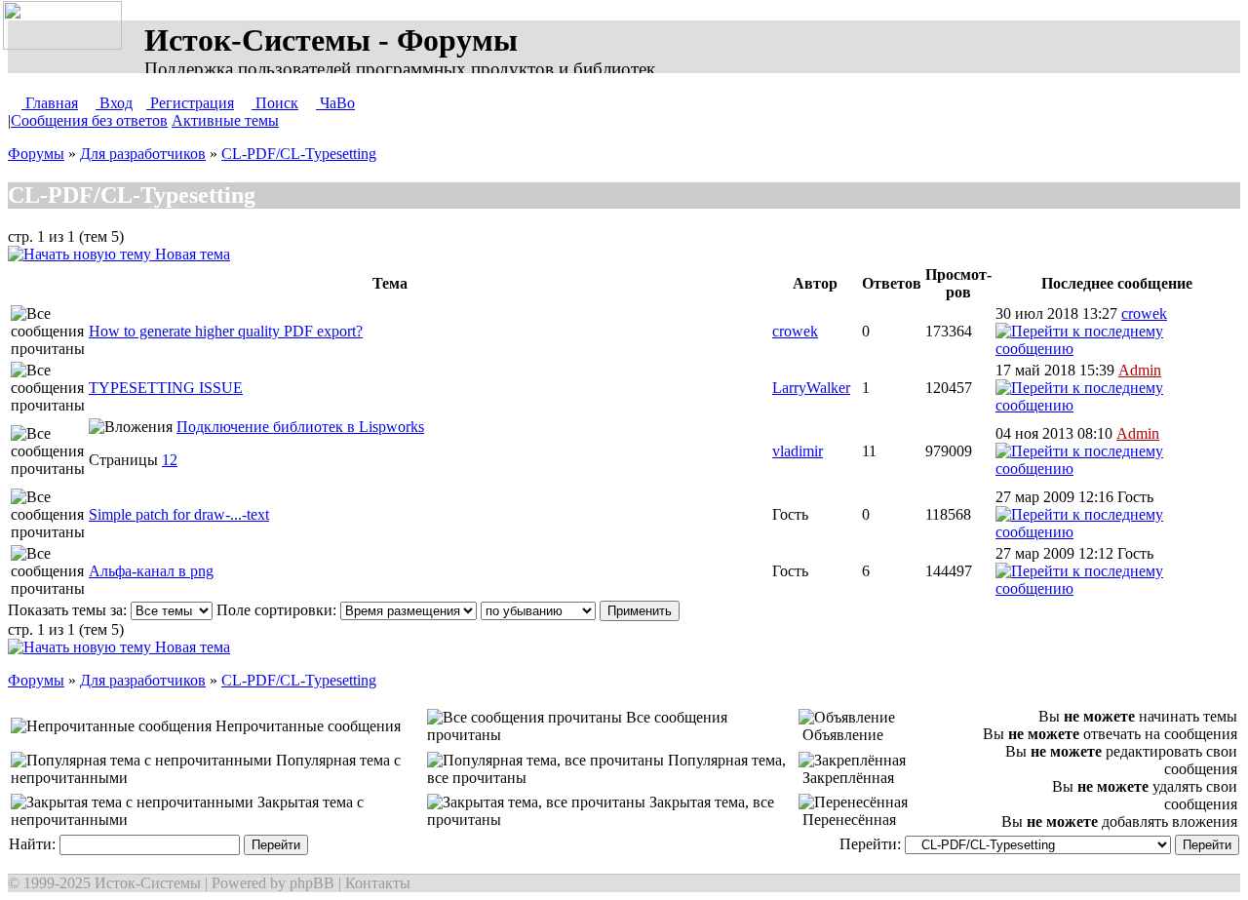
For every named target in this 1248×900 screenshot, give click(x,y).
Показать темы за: (69, 610)
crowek (795, 331)
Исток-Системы (148, 883)
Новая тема (190, 254)
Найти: (34, 844)
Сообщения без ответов (89, 120)
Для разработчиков (143, 153)
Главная (49, 103)
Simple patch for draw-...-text (179, 514)
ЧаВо (335, 103)
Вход (114, 103)
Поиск (275, 103)
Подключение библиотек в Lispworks (300, 426)
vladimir (797, 451)
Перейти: (872, 844)
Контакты (377, 883)
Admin (1139, 370)
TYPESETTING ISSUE (166, 387)
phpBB (312, 883)
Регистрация (190, 103)
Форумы (36, 153)
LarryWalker (811, 387)
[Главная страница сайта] (66, 26)
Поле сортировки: (278, 610)
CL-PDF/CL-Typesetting (298, 153)
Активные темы (225, 120)
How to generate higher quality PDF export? (226, 331)
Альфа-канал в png (151, 571)
